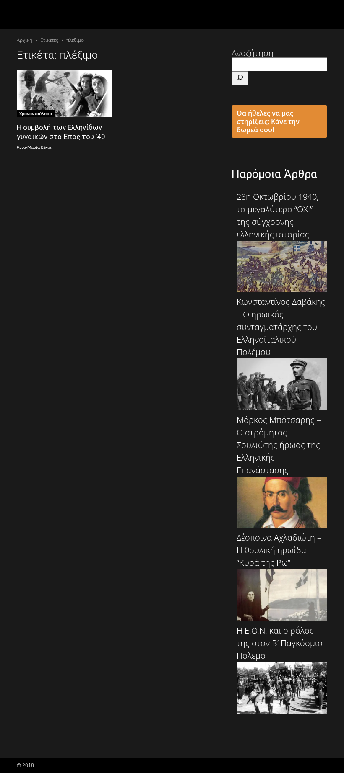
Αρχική (24, 40)
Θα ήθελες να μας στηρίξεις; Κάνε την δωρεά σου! (268, 121)
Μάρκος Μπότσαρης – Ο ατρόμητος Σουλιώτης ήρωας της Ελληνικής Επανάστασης (279, 445)
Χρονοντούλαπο (35, 113)
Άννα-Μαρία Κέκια (34, 147)
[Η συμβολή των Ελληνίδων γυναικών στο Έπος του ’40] (64, 93)
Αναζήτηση (253, 53)
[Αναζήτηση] (240, 78)
